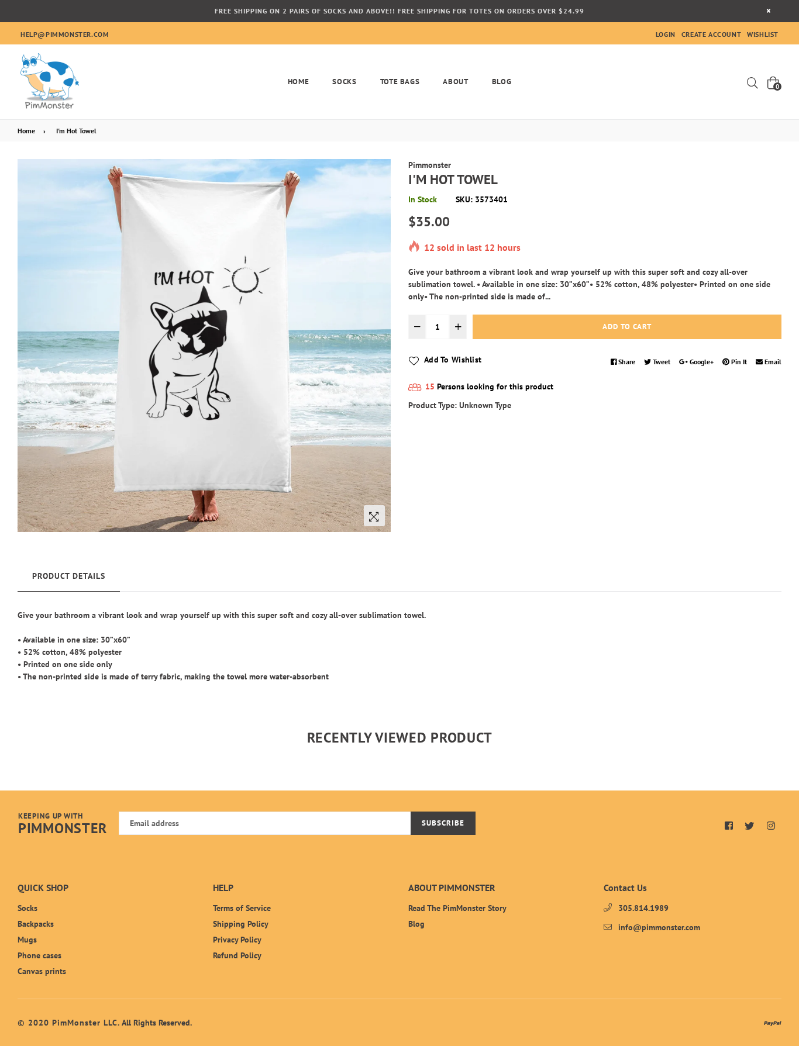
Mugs (27, 939)
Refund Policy (237, 955)
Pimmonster (429, 165)
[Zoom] (374, 515)
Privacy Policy (237, 939)
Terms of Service (242, 908)
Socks (344, 82)
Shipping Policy (240, 924)
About (455, 82)
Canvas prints (42, 971)
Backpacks (36, 924)
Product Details (68, 576)
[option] (204, 345)
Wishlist (763, 34)
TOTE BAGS (400, 82)
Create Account (711, 34)
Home (298, 82)
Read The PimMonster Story (457, 908)
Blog (502, 82)
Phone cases (39, 955)
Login (666, 34)
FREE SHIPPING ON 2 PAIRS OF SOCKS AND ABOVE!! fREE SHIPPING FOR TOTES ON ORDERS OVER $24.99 (399, 10)
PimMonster (62, 824)
